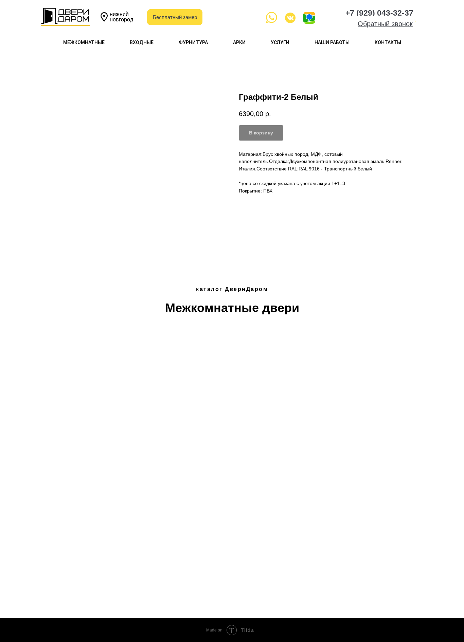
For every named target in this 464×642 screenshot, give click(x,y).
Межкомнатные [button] (84, 42)
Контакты (388, 42)
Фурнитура (193, 42)
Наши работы (332, 42)
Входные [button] (142, 42)
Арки (239, 42)
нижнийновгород (121, 16)
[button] (385, 23)
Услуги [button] (280, 42)
